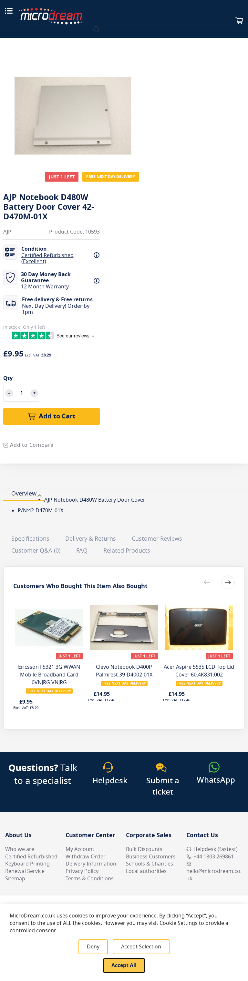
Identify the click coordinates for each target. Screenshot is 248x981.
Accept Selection (141, 947)
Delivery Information (91, 864)
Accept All (124, 965)
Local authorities (146, 871)
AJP (7, 232)
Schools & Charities (149, 864)
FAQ (82, 550)
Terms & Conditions (90, 879)
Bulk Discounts (144, 849)
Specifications (30, 539)
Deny (93, 947)
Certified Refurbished (31, 857)
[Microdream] (51, 16)
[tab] (24, 494)
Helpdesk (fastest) (215, 849)
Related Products (126, 550)
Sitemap (15, 879)
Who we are (19, 849)
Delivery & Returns (90, 539)
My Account (80, 849)
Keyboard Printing (27, 864)
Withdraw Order (86, 857)
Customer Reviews (157, 539)
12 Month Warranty (45, 287)
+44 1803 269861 (213, 857)
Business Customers (151, 857)
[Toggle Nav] (9, 10)
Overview (23, 493)
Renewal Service (25, 871)
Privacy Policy (82, 871)
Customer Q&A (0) (35, 550)
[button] (228, 582)
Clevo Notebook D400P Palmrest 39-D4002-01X (124, 671)
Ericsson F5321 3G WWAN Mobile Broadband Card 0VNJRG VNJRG (49, 674)
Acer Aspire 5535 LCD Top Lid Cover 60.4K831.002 (199, 671)
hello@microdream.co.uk (214, 875)
